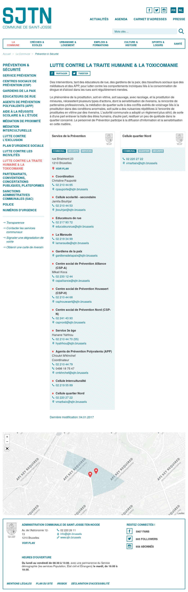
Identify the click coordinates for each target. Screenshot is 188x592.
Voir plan (62, 168)
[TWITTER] (157, 10)
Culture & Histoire (131, 44)
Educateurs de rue (19, 96)
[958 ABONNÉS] (129, 546)
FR (173, 10)
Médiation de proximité (22, 121)
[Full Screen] (7, 448)
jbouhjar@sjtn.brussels (71, 210)
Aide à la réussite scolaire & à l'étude (20, 113)
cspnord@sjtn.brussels (70, 322)
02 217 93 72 (64, 222)
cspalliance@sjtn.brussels (73, 280)
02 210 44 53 (64, 205)
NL (181, 10)
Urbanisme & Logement (67, 44)
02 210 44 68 (64, 297)
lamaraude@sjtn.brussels (72, 243)
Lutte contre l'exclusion (14, 138)
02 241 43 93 (64, 318)
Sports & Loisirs (158, 44)
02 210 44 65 (64, 185)
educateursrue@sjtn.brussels (75, 226)
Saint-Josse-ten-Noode (28, 17)
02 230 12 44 (64, 276)
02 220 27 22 (64, 397)
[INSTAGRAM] (164, 10)
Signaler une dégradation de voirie (25, 239)
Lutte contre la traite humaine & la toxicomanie (22, 164)
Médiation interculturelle (17, 128)
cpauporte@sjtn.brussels (72, 189)
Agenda (121, 19)
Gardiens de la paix (19, 91)
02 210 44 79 (64, 364)
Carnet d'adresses (150, 19)
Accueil (7, 53)
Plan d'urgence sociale (23, 145)
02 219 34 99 (64, 239)
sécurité (73, 151)
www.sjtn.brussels (70, 537)
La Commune (13, 44)
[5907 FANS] (129, 531)
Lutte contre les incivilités (17, 153)
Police (8, 204)
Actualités (99, 19)
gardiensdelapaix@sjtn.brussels (76, 255)
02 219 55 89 (64, 385)
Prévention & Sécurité (46, 53)
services (87, 151)
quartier (144, 151)
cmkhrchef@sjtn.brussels (72, 372)
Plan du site (44, 583)
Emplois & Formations (101, 44)
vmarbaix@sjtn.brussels (71, 402)
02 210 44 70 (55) (67, 339)
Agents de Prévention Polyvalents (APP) (21, 104)
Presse (179, 19)
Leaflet (181, 513)
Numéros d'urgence (20, 210)
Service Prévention (19, 75)
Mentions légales (19, 583)
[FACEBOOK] (149, 10)
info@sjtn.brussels (71, 533)
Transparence (15, 222)
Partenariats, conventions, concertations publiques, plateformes (23, 179)
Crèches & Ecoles (37, 44)
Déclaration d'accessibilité (90, 583)
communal (59, 151)
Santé (178, 43)
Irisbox (62, 583)
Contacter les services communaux (20, 230)
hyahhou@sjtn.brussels (71, 343)
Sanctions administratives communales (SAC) (18, 195)
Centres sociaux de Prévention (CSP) (20, 83)
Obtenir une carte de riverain (24, 247)
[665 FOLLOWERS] (129, 538)
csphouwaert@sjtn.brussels (74, 301)
